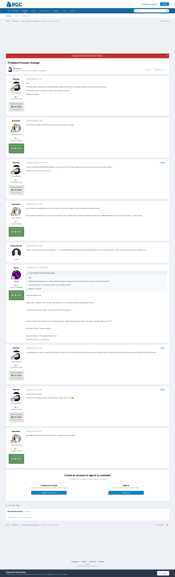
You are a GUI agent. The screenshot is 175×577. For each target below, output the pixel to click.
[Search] (167, 10)
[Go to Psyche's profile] (10, 70)
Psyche (18, 68)
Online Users (26, 16)
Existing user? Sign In (149, 4)
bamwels (16, 121)
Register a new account (49, 493)
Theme (83, 561)
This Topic (159, 10)
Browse (24, 11)
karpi (16, 268)
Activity (33, 11)
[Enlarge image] (73, 398)
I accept (164, 573)
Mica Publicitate (13, 11)
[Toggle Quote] (29, 273)
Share (148, 70)
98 (17, 97)
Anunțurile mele (44, 11)
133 (17, 138)
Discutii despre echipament (37, 71)
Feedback (56, 11)
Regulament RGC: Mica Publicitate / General (87, 56)
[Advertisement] (43, 39)
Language (74, 561)
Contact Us (92, 561)
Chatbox (72, 11)
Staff (16, 16)
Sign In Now (126, 493)
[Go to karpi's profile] (16, 274)
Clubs (64, 11)
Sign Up (164, 4)
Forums (8, 16)
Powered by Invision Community (87, 566)
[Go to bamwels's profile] (16, 127)
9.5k (17, 285)
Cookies (101, 561)
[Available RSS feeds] (167, 525)
